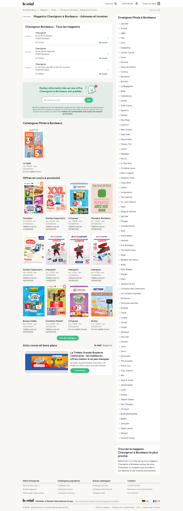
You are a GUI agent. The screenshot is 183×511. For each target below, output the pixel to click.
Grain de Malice (128, 67)
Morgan (124, 221)
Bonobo (124, 81)
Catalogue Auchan (100, 485)
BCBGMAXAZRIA (129, 414)
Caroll (123, 312)
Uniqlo (124, 327)
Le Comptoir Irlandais (131, 293)
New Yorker (126, 129)
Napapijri (125, 153)
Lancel (124, 149)
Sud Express (126, 235)
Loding (124, 317)
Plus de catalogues (67, 338)
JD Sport (125, 409)
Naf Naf (124, 216)
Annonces (153, 10)
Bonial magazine (29, 489)
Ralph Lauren (127, 428)
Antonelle (125, 356)
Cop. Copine (127, 370)
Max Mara (125, 120)
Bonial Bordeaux (29, 10)
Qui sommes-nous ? (31, 485)
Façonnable (126, 139)
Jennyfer (125, 423)
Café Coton (126, 105)
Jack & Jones (127, 380)
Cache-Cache (127, 52)
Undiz (123, 390)
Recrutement (133, 493)
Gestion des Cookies (151, 507)
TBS (123, 38)
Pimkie (124, 28)
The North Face (128, 250)
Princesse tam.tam (129, 303)
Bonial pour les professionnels (139, 489)
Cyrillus (124, 72)
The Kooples (126, 361)
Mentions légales (103, 507)
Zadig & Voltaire (128, 211)
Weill (123, 206)
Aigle (123, 264)
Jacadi (124, 322)
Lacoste (124, 23)
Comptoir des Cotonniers (133, 288)
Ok (88, 100)
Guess (124, 187)
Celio (123, 57)
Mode (53, 10)
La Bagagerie (127, 86)
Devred (124, 341)
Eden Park (125, 134)
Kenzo (124, 158)
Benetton (125, 76)
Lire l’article (79, 370)
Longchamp (126, 192)
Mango (124, 274)
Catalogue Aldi (99, 493)
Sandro (124, 115)
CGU (138, 507)
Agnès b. (125, 110)
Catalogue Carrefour (66, 493)
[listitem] (34, 149)
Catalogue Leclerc (65, 489)
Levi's (123, 351)
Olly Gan (125, 337)
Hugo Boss (126, 182)
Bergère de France (129, 259)
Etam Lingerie (127, 173)
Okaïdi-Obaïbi (127, 399)
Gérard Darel (127, 385)
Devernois (125, 298)
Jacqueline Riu (128, 284)
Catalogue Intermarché (102, 489)
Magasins (44, 10)
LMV (123, 43)
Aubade (124, 308)
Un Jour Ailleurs (128, 202)
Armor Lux (125, 365)
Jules (123, 346)
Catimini (125, 125)
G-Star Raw (126, 163)
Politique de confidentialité (123, 507)
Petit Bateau (126, 269)
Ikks (122, 375)
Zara (123, 231)
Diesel (124, 100)
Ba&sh (124, 418)
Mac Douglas (127, 404)
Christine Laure (128, 168)
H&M (123, 33)
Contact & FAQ (133, 485)
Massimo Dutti (128, 178)
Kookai (124, 394)
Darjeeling (125, 47)
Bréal (123, 91)
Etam (123, 279)
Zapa (123, 255)
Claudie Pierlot (128, 226)
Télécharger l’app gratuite (33, 493)
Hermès (124, 240)
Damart (124, 433)
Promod (124, 62)
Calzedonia (126, 96)
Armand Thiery (128, 438)
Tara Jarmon (126, 197)
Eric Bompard (127, 245)
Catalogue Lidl (64, 485)
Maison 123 (126, 144)
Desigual (125, 332)
